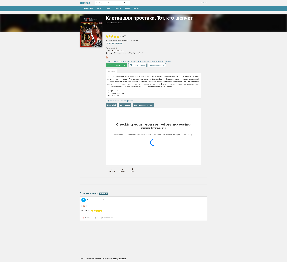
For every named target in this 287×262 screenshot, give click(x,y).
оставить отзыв (139, 65)
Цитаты (127, 9)
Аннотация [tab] (111, 71)
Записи (136, 9)
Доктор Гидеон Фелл (117, 50)
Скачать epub (125, 105)
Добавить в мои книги (116, 65)
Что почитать (88, 9)
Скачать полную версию (143, 105)
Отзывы (118, 9)
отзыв (135, 40)
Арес (88, 200)
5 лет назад (106, 200)
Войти (205, 3)
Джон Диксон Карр (114, 23)
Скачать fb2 (111, 105)
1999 (115, 48)
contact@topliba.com (119, 259)
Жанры (99, 9)
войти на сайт (166, 61)
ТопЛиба (85, 2)
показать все (104, 193)
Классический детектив (114, 44)
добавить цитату (157, 65)
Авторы (108, 9)
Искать (126, 3)
